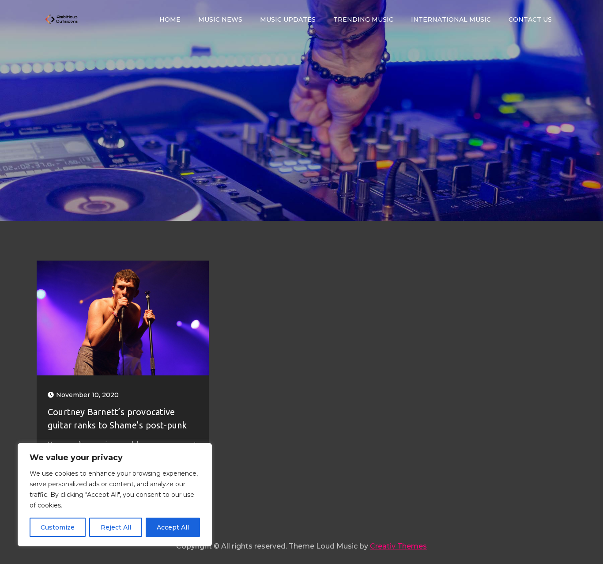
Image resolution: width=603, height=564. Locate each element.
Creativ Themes (398, 546)
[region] (115, 494)
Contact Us (530, 19)
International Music (451, 19)
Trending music (363, 19)
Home (170, 19)
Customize (58, 527)
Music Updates (288, 19)
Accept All (173, 527)
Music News (220, 19)
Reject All (116, 527)
